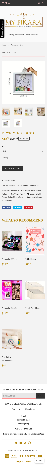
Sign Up (40, 396)
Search (23, 416)
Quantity (5, 158)
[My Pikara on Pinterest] (25, 443)
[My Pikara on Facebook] (20, 443)
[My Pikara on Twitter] (16, 443)
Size (3, 146)
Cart (43, 3)
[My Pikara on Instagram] (29, 443)
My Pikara (17, 450)
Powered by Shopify (30, 450)
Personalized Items (17, 45)
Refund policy (23, 423)
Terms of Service (23, 420)
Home (4, 45)
